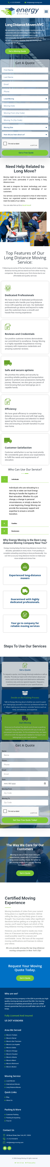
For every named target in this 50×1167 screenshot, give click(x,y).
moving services (36, 30)
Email (4, 770)
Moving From (7, 789)
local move (27, 205)
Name (4, 751)
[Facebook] (5, 1148)
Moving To (6, 798)
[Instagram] (9, 1148)
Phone (4, 760)
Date (3, 779)
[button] (46, 11)
